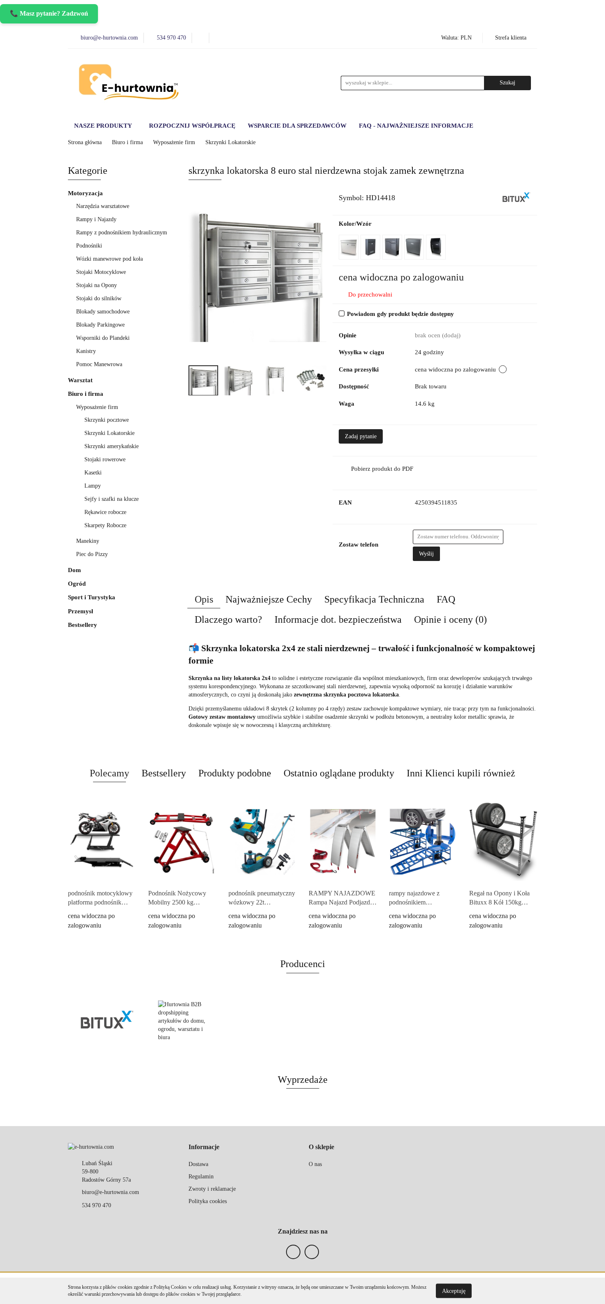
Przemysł (81, 611)
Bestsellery (82, 625)
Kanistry (86, 351)
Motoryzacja (86, 193)
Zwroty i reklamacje (212, 1189)
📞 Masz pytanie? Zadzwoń (49, 13)
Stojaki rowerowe (105, 459)
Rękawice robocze (105, 512)
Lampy (92, 486)
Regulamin (201, 1176)
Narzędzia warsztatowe (103, 206)
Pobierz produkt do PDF (382, 468)
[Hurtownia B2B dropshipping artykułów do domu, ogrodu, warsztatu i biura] (185, 1021)
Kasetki (93, 473)
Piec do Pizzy (92, 554)
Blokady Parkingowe (100, 325)
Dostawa (198, 1164)
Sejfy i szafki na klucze (112, 499)
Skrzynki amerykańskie (111, 446)
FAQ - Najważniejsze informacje (416, 125)
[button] (203, 1147)
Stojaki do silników (98, 298)
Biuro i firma (86, 393)
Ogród (77, 583)
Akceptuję (453, 1291)
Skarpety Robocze (105, 525)
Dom (75, 570)
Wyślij (426, 554)
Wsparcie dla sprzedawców (297, 125)
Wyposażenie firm (98, 407)
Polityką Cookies (170, 1287)
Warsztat (81, 380)
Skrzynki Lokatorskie (109, 433)
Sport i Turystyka (92, 597)
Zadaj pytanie (361, 436)
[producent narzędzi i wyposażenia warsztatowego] (516, 197)
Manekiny (88, 541)
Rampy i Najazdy (97, 219)
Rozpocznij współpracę (192, 125)
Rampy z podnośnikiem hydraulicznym (121, 232)
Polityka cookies (207, 1201)
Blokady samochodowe (103, 311)
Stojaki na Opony (96, 285)
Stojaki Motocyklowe (101, 272)
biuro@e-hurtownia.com (110, 1192)
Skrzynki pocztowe (106, 420)
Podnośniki (90, 246)
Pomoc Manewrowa (99, 364)
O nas (315, 1164)
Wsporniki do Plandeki (103, 338)
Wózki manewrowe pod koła (109, 259)
